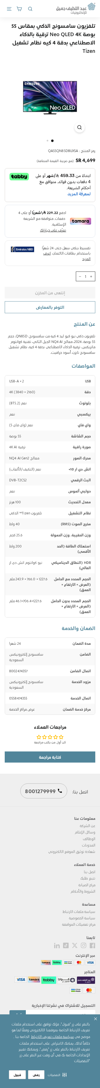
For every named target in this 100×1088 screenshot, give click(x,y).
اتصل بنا (89, 871)
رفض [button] (36, 1074)
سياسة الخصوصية (82, 917)
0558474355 (18, 698)
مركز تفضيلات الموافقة (78, 924)
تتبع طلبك (87, 878)
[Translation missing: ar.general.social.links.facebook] (92, 944)
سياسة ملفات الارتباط (78, 911)
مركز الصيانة (86, 884)
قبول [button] (17, 1074)
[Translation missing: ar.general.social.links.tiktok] (66, 944)
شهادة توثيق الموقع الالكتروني (71, 851)
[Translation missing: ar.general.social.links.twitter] (75, 944)
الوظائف (89, 838)
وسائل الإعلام (85, 832)
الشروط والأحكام (83, 891)
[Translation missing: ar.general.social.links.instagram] (83, 944)
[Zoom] (79, 127)
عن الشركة (87, 825)
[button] (57, 1074)
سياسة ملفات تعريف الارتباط (52, 1036)
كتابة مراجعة (50, 757)
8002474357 (18, 670)
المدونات (88, 845)
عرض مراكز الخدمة (22, 709)
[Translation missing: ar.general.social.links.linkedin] (57, 944)
